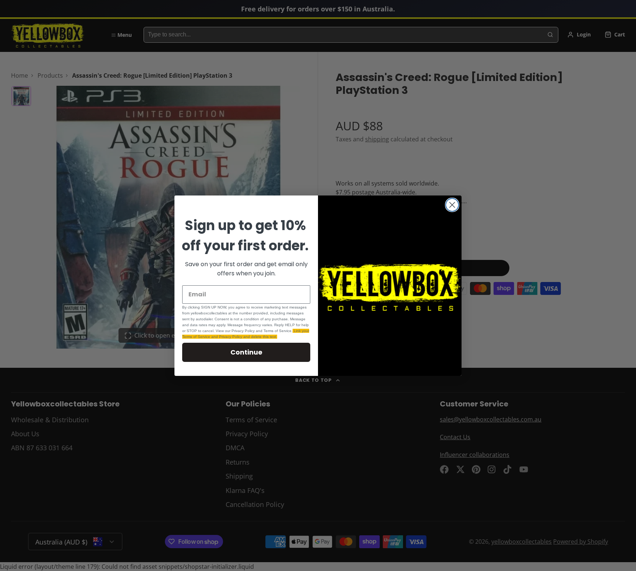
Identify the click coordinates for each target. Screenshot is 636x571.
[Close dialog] (452, 204)
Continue (246, 352)
